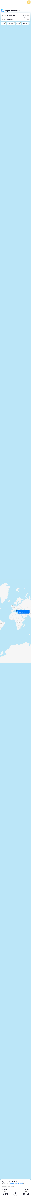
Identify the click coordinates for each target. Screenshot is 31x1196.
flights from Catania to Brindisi (16, 1183)
